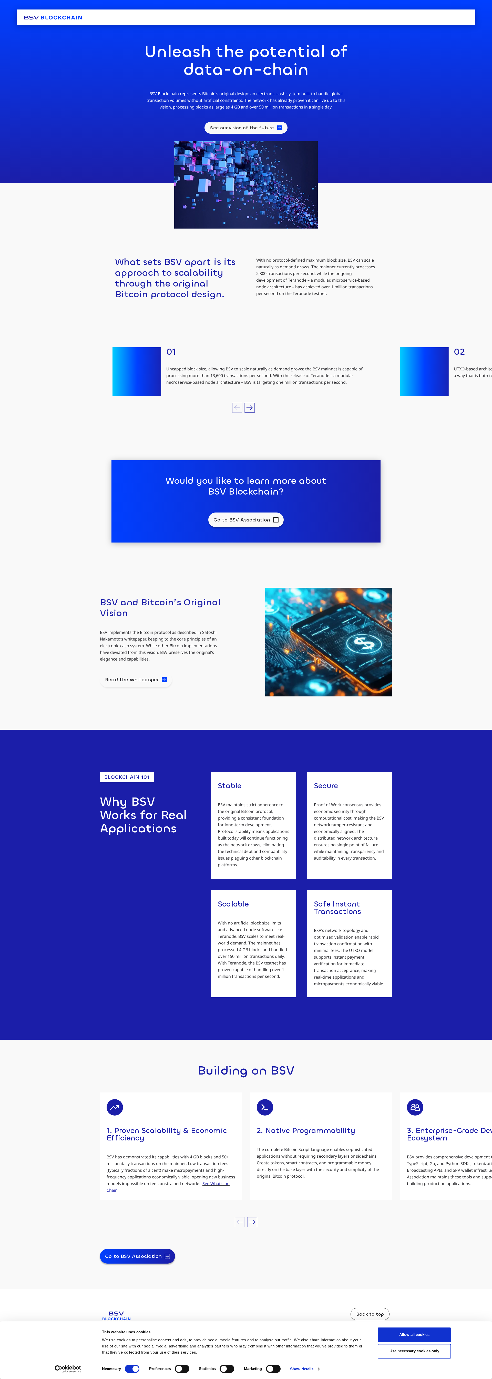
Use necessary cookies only (414, 1351)
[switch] (182, 1369)
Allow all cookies (414, 1334)
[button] (237, 408)
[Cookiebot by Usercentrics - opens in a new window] (68, 1369)
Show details (301, 1369)
